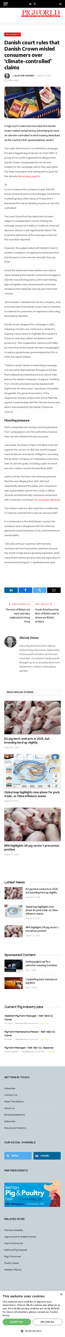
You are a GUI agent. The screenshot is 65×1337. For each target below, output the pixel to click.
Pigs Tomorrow (12, 1256)
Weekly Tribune (12, 1270)
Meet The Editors (13, 1101)
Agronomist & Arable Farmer (20, 1237)
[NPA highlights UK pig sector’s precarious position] (32, 824)
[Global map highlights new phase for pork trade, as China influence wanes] (32, 771)
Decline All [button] (48, 1321)
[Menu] (5, 4)
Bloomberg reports (29, 176)
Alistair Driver (24, 75)
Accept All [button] (16, 1321)
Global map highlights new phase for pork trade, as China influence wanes (32, 794)
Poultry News (11, 1263)
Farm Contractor (13, 1243)
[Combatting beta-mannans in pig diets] (14, 983)
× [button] (61, 1294)
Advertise (9, 1088)
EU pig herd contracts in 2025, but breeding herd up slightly (26, 740)
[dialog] (32, 1314)
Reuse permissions (15, 1128)
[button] (32, 1331)
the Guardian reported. (47, 500)
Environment (12, 34)
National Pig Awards (15, 1250)
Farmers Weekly (13, 1230)
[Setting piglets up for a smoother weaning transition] (14, 966)
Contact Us (10, 1095)
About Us (9, 1108)
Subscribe (9, 1121)
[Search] (60, 4)
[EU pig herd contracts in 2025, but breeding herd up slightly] (32, 717)
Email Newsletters (14, 1115)
